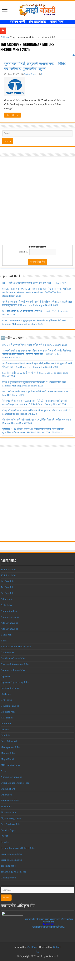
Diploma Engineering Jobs (14, 682)
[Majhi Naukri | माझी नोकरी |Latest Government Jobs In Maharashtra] (37, 9)
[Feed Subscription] (73, 55)
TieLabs (57, 947)
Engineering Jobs (10, 688)
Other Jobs (6, 794)
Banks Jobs (6, 634)
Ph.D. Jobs (6, 806)
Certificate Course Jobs (13, 658)
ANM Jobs (6, 605)
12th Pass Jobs (8, 575)
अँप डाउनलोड (39, 22)
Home (6, 37)
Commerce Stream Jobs (13, 670)
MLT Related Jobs (10, 765)
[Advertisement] (37, 202)
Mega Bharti (7, 759)
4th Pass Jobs (7, 581)
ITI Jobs (5, 729)
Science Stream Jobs (11, 853)
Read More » (12, 115)
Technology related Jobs (13, 871)
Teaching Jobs (8, 865)
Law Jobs (5, 735)
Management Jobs (10, 747)
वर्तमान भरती (18, 22)
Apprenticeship (9, 611)
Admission (6, 599)
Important (6, 723)
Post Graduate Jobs (10, 824)
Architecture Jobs (10, 616)
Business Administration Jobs (16, 646)
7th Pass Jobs (7, 587)
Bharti (4, 640)
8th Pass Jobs (7, 593)
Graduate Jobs (8, 711)
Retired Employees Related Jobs (17, 848)
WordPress (32, 947)
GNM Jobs (6, 699)
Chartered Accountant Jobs (15, 664)
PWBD (4, 836)
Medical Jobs (8, 753)
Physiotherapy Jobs (11, 818)
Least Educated (9, 741)
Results (4, 842)
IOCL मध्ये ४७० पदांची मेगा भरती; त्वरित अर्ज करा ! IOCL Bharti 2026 (34, 283)
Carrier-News (7, 652)
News (3, 770)
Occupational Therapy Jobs (15, 782)
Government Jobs (10, 705)
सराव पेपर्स (57, 22)
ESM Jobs (6, 693)
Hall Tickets (7, 717)
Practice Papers (8, 830)
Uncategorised (8, 877)
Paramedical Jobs (10, 800)
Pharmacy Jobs (8, 812)
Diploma (5, 676)
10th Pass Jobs (8, 569)
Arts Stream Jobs (9, 622)
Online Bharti (30, 74)
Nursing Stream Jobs (11, 776)
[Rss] (37, 951)
